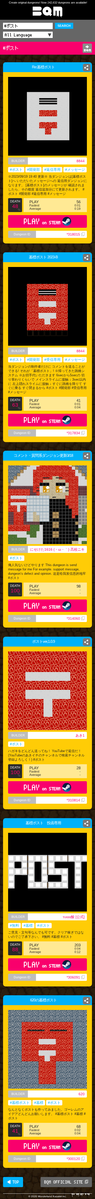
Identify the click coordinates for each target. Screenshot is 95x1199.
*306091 (73, 977)
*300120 (73, 1159)
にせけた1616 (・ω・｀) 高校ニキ (57, 549)
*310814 (73, 800)
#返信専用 (52, 170)
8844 (81, 161)
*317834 (73, 433)
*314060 (73, 618)
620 (82, 1094)
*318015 (73, 234)
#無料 (14, 925)
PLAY (42, 221)
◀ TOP (13, 1182)
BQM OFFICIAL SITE (63, 1182)
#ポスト (16, 170)
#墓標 (28, 925)
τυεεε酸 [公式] (74, 917)
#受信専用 (52, 360)
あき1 (80, 735)
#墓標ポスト (20, 1103)
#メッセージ (75, 170)
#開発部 (33, 170)
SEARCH (64, 26)
